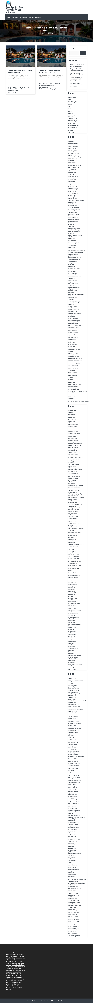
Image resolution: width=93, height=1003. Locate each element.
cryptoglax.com (72, 191)
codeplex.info (71, 224)
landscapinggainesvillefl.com (75, 325)
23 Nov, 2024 (13, 87)
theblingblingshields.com (74, 780)
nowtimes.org (71, 632)
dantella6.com (72, 462)
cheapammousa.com (73, 249)
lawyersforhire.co (72, 758)
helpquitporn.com (72, 311)
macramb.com (72, 539)
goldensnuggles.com (73, 730)
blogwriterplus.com (73, 685)
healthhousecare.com (73, 308)
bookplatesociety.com (74, 209)
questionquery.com (73, 560)
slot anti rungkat (19, 961)
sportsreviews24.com (73, 803)
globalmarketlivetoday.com (75, 302)
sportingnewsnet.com (73, 775)
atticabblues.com (72, 273)
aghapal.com (71, 238)
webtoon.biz (71, 770)
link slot (70, 111)
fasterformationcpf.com (74, 728)
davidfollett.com (72, 174)
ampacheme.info (72, 598)
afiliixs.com (71, 264)
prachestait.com (72, 584)
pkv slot (70, 104)
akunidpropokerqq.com (74, 228)
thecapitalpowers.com (74, 902)
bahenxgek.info (72, 697)
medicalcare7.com (73, 478)
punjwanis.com (72, 678)
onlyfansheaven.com (73, 523)
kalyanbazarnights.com (74, 468)
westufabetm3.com (73, 933)
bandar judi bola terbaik (74, 102)
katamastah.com (72, 841)
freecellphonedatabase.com (75, 709)
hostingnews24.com (73, 315)
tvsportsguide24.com (73, 801)
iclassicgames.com (73, 746)
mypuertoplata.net (73, 431)
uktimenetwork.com (73, 143)
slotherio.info (71, 622)
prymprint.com (72, 855)
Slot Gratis (23, 17)
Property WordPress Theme (43, 1000)
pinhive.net (71, 643)
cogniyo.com (71, 862)
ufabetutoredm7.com (73, 928)
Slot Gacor (15, 17)
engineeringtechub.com (74, 793)
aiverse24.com (72, 381)
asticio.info (71, 846)
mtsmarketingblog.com (74, 575)
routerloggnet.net (72, 461)
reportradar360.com (73, 554)
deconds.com (71, 398)
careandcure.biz (72, 860)
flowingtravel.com (73, 473)
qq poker (11, 980)
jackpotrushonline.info (74, 706)
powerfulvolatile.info (73, 617)
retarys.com (71, 727)
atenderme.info (72, 605)
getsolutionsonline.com (74, 487)
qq (23, 975)
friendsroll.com (72, 216)
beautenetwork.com (73, 386)
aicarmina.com (72, 164)
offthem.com (71, 417)
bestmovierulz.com (73, 183)
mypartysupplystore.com (74, 165)
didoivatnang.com (73, 283)
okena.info (71, 226)
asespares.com (72, 269)
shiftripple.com (72, 890)
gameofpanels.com (73, 495)
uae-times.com (72, 410)
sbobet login (12, 985)
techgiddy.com (72, 702)
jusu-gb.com (71, 681)
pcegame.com (71, 341)
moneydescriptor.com (74, 763)
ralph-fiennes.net (72, 527)
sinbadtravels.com (73, 716)
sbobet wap (20, 985)
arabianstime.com (73, 271)
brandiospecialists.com (74, 476)
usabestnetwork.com (73, 721)
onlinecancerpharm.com (74, 812)
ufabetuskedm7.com (73, 924)
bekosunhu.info (72, 608)
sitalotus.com (71, 834)
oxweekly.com (71, 542)
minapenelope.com (73, 188)
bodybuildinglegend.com (74, 561)
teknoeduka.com (72, 351)
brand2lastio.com (72, 513)
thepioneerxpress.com (74, 433)
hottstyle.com (71, 316)
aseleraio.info (71, 845)
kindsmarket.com (72, 535)
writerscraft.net (72, 506)
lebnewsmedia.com (73, 210)
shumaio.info (71, 620)
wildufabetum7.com (73, 937)
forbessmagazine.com (74, 301)
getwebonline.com (73, 521)
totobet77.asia (72, 907)
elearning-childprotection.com (76, 508)
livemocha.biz (71, 636)
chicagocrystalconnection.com (76, 664)
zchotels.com (71, 346)
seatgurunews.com (73, 221)
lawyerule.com (72, 572)
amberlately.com (72, 160)
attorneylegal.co (72, 796)
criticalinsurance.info (73, 490)
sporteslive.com (72, 779)
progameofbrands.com (74, 447)
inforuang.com (72, 534)
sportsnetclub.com (73, 740)
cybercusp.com (72, 394)
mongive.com (71, 483)
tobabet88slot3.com (73, 904)
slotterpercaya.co (72, 891)
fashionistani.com (73, 295)
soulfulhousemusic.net (74, 897)
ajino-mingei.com (72, 197)
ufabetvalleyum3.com (73, 930)
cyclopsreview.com (73, 280)
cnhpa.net (70, 832)
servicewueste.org (72, 450)
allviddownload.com (73, 440)
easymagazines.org (73, 864)
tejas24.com (71, 580)
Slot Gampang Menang (35, 17)
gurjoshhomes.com (73, 202)
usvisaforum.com (72, 181)
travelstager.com (72, 549)
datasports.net (72, 789)
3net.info (70, 223)
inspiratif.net (71, 414)
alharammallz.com (73, 266)
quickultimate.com (73, 884)
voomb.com (71, 798)
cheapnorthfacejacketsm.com (76, 200)
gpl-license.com (72, 304)
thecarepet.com (72, 683)
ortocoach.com (72, 876)
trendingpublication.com (74, 911)
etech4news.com (72, 292)
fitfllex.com (71, 530)
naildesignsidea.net (73, 254)
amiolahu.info (71, 596)
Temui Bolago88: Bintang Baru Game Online (49, 71)
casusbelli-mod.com (73, 207)
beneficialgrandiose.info (74, 610)
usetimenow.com (72, 499)
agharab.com (71, 247)
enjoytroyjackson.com (74, 289)
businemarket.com (73, 760)
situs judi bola (14, 959)
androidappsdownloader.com (76, 497)
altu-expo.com (72, 240)
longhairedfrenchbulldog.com (76, 756)
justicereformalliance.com (75, 190)
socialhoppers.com (73, 516)
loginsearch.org (72, 627)
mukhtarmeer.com (73, 332)
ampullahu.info (72, 599)
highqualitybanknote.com (74, 313)
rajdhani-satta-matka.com (75, 504)
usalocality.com (72, 148)
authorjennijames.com (74, 242)
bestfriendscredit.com (74, 231)
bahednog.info (72, 695)
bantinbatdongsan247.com (75, 694)
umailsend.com (72, 725)
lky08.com (70, 525)
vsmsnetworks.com (73, 416)
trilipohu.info (71, 667)
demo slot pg (71, 116)
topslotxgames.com (73, 459)
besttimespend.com (73, 858)
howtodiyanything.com (74, 318)
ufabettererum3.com (73, 912)
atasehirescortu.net (73, 791)
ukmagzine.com (72, 718)
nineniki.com (71, 475)
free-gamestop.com (73, 714)
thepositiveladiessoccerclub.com (76, 250)
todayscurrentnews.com (74, 905)
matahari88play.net (73, 761)
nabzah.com (71, 481)
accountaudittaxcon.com (74, 853)
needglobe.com (72, 874)
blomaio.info (71, 612)
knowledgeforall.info (73, 511)
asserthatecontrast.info (74, 603)
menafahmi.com (72, 330)
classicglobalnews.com (74, 393)
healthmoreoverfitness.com (75, 457)
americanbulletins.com (74, 268)
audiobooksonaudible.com (75, 384)
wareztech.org (71, 720)
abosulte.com (71, 379)
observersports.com (73, 751)
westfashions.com (73, 546)
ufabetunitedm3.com (73, 921)
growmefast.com (72, 808)
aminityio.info (71, 594)
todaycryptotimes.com (74, 354)
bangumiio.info (72, 606)
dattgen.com (71, 282)
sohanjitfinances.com (73, 895)
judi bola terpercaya (73, 125)
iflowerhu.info (71, 662)
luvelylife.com (71, 537)
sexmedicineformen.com (74, 888)
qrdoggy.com (71, 820)
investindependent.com (74, 322)
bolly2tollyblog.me (73, 648)
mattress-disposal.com (74, 815)
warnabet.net (71, 645)
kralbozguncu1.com (73, 323)
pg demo (70, 130)
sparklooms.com (72, 898)
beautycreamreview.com (74, 276)
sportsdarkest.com (73, 768)
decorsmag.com (72, 442)
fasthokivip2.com (72, 749)
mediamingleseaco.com (74, 573)
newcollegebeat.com (73, 176)
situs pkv (17, 987)
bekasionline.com (72, 422)
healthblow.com (72, 501)
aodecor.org (71, 629)
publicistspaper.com (73, 375)
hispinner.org (71, 488)
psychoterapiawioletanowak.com (76, 883)
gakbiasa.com (71, 660)
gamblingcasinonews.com (75, 443)
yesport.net (71, 735)
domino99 (19, 980)
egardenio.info (72, 848)
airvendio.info (71, 587)
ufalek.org (70, 813)
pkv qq (21, 954)
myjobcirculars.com (73, 455)
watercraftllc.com (72, 261)
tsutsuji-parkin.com (73, 245)
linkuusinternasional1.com (75, 214)
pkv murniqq (14, 973)
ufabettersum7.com (73, 916)
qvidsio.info (71, 619)
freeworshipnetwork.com (74, 259)
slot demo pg (71, 115)
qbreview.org (71, 449)
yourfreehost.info (72, 198)
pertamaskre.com (72, 699)
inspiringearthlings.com (74, 320)
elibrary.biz (71, 233)
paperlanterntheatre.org (74, 257)
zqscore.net (71, 843)
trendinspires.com (73, 551)
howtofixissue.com (73, 435)
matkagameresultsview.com (75, 485)
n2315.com (71, 520)
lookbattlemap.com (73, 732)
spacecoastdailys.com (74, 363)
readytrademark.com (73, 365)
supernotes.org (72, 836)
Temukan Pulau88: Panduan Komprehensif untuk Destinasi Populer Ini (77, 79)
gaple (69, 99)
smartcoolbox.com (73, 893)
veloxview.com (72, 931)
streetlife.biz (71, 638)
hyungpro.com (72, 773)
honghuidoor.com (72, 471)
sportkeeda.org (72, 857)
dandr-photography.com (74, 565)
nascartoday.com (72, 334)
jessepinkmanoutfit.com (74, 723)
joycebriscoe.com (72, 162)
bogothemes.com (72, 195)
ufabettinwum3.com (73, 919)
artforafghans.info (73, 586)
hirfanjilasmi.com (72, 865)
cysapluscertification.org (74, 624)
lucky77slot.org (72, 806)
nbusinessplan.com (73, 424)
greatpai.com (71, 256)
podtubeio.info (72, 615)
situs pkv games (72, 97)
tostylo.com (71, 737)
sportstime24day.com (74, 777)
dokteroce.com (72, 567)
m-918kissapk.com (73, 657)
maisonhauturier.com (73, 327)
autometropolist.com (73, 275)
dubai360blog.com (73, 805)
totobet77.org (71, 909)
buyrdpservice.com (73, 733)
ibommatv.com (72, 419)
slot (7, 963)
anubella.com (71, 382)
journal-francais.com (73, 568)
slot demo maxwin (73, 101)
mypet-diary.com (72, 540)
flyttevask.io (71, 652)
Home (8, 17)
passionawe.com (72, 878)
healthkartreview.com (73, 309)
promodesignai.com (73, 374)
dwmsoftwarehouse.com (74, 287)
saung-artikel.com (73, 747)
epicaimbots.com (72, 290)
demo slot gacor (72, 118)
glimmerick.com (72, 172)
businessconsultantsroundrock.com (77, 391)
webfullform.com (72, 438)
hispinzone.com (72, 466)
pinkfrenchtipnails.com (74, 782)
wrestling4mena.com (73, 509)
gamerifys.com (72, 412)
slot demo (70, 113)
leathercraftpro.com (73, 869)
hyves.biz (70, 639)
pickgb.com (71, 825)
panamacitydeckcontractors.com (77, 544)
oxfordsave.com (72, 744)
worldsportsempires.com (74, 838)
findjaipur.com (72, 169)
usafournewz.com (72, 150)
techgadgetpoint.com (73, 799)
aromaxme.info (72, 601)
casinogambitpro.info (73, 688)
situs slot (8, 958)
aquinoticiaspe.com (73, 754)
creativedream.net (73, 518)
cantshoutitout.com (73, 428)
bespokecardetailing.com (74, 230)
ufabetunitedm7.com (73, 923)
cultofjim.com (71, 171)
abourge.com (71, 263)
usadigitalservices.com (74, 514)
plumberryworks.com (73, 881)
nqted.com (71, 335)
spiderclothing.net (73, 217)
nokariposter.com (72, 492)
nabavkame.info (72, 659)
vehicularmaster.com (73, 153)
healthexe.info (71, 589)
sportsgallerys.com (73, 786)
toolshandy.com (72, 547)
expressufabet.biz (72, 429)
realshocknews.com (73, 824)
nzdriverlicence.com (73, 337)
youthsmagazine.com (73, 765)
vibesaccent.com (72, 155)
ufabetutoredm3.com (73, 926)
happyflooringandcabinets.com (76, 817)
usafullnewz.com (72, 141)
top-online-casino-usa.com (75, 469)
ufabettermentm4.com (74, 914)
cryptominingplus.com (74, 753)
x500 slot (11, 961)
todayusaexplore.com (73, 146)
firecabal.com (71, 299)
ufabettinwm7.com (73, 917)
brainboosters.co (72, 158)
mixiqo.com (71, 872)
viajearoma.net (72, 243)
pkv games (71, 132)
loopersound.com (72, 186)
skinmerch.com (72, 179)
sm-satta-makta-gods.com (75, 358)
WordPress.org (62, 1000)
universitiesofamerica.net (74, 445)
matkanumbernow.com (74, 454)
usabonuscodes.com (73, 356)
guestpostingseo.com (73, 687)
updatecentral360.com (74, 839)
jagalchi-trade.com (73, 184)
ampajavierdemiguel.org (74, 157)
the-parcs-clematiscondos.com (76, 680)
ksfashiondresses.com (74, 829)
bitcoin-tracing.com (73, 387)
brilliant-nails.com (72, 563)
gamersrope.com (72, 711)
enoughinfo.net (72, 641)
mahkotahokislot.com (74, 810)
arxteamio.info (72, 850)
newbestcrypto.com (73, 742)
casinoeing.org (72, 634)
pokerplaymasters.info (74, 690)
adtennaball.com (72, 480)
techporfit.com (72, 421)
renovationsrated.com (74, 367)
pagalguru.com (72, 339)
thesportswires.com (73, 772)
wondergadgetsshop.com (75, 219)
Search (72, 49)
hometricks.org (72, 867)
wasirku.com (71, 579)
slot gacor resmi (19, 970)
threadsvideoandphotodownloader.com (78, 701)
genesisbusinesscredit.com (75, 532)
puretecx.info (71, 591)
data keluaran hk (72, 127)
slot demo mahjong (73, 122)
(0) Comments (25, 87)
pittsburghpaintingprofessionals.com (78, 879)
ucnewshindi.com (72, 707)
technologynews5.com (74, 349)
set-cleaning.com (72, 372)
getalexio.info (71, 852)
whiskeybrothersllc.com (74, 935)
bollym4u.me (71, 646)
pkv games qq (71, 123)
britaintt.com (71, 396)
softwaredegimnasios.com (75, 360)
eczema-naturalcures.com (75, 235)
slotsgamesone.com (73, 464)
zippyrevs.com (72, 452)
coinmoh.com (71, 278)
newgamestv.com (72, 784)
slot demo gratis (72, 109)
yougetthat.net (72, 739)
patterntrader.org (72, 831)
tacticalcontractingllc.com (75, 900)
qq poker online (14, 954)
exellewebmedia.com (73, 713)
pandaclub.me (71, 650)
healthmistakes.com (73, 827)
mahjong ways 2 (10, 970)
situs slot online (16, 968)
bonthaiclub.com (72, 205)
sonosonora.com (72, 212)
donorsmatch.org (72, 631)
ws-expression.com (73, 344)
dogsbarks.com (72, 285)
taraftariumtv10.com (73, 558)
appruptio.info (72, 669)
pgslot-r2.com (71, 342)
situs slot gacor (13, 963)
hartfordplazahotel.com (74, 655)
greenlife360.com (72, 426)
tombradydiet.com (73, 204)
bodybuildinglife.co (73, 819)
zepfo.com (71, 348)
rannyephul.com (72, 553)
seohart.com (71, 370)
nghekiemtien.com (73, 577)
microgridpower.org (73, 871)
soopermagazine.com (73, 361)
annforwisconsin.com (73, 167)
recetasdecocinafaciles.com (75, 252)
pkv (69, 106)
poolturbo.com (72, 582)
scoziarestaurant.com (74, 368)
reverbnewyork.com (73, 177)
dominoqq (11, 987)
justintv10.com (72, 570)
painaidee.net (71, 766)
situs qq (14, 952)
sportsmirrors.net (72, 787)
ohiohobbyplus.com (73, 193)
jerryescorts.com (72, 794)
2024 (43, 34)
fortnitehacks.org (72, 626)
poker (69, 108)
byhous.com (71, 653)
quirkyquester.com (73, 886)
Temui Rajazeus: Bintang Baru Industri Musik (20, 71)
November (51, 34)
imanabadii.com (72, 665)
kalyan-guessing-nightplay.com (76, 494)
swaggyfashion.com (73, 556)
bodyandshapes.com (73, 389)
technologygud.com (73, 822)
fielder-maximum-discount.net (76, 528)
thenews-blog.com (73, 353)
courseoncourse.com (73, 692)
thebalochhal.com (72, 151)
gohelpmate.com (72, 502)
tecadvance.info (72, 593)
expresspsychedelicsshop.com (76, 294)
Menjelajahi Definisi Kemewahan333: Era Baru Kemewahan (77, 85)
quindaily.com (71, 377)
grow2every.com (72, 306)
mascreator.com (72, 328)
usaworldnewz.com (73, 144)
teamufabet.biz (72, 436)
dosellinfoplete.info (73, 613)
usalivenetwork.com (73, 704)
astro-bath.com (72, 236)
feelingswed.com (72, 297)
